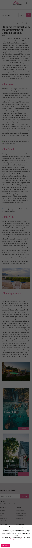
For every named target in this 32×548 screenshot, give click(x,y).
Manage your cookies (16, 539)
